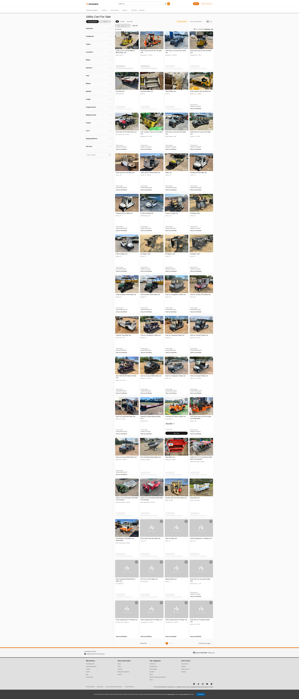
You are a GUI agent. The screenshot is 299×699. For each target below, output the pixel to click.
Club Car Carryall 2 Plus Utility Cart (200, 294)
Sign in (196, 3)
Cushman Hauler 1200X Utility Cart (126, 294)
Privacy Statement (90, 687)
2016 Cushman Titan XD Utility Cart (200, 91)
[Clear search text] (165, 4)
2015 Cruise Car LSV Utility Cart (125, 172)
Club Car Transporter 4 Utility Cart (175, 294)
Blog (87, 674)
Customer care (184, 664)
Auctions (104, 10)
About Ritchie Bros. (90, 664)
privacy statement (184, 694)
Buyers (119, 664)
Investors (88, 669)
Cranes (151, 680)
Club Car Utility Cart (121, 254)
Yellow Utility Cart (170, 91)
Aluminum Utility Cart (147, 91)
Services (124, 10)
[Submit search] (168, 3)
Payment (120, 674)
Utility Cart (168, 172)
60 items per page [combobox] (204, 643)
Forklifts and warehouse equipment (158, 677)
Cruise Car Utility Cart (147, 213)
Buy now (176, 433)
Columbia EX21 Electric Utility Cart (175, 416)
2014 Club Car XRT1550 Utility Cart (126, 132)
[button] (182, 21)
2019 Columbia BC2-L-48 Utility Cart (201, 538)
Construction (152, 664)
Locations (142, 10)
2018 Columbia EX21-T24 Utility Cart (127, 620)
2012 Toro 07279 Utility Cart (149, 579)
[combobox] (197, 21)
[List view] (211, 21)
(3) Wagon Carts (195, 213)
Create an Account (207, 3)
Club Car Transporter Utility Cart (174, 335)
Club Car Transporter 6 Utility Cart (151, 335)
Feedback (183, 672)
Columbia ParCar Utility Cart (198, 172)
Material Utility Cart (171, 579)
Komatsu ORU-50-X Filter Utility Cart (176, 498)
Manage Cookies (171, 694)
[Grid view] (207, 21)
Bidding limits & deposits (123, 672)
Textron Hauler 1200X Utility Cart (150, 294)
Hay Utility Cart (120, 91)
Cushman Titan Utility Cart (123, 335)
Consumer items (153, 666)
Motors (151, 674)
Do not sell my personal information (114, 687)
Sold (105, 21)
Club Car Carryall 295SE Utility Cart (151, 376)
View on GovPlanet (121, 190)
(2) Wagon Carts (145, 254)
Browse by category (92, 10)
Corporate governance (91, 666)
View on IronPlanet (195, 109)
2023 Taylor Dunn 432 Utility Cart (150, 538)
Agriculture (152, 672)
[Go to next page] (172, 643)
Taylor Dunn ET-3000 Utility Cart (150, 172)
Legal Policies (100, 687)
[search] (109, 155)
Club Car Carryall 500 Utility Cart (125, 416)
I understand (201, 694)
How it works (114, 10)
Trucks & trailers (153, 669)
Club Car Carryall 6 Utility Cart (199, 335)
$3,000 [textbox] (169, 424)
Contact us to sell (185, 669)
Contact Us (211, 652)
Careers (88, 672)
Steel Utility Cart (170, 457)
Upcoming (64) (92, 21)
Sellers (119, 666)
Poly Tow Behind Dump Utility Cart (151, 457)
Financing (134, 10)
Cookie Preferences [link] (129, 687)
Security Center (89, 677)
